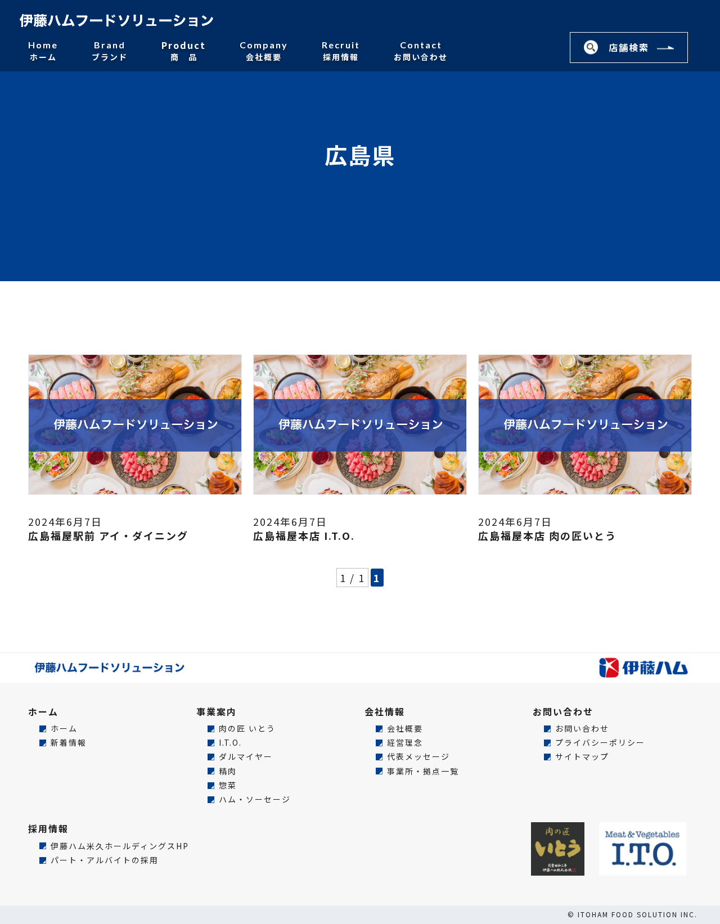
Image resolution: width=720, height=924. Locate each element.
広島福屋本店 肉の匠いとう (547, 535)
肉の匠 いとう (247, 728)
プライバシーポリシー (600, 742)
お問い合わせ (421, 50)
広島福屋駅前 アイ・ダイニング (108, 535)
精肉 (228, 771)
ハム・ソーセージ (255, 799)
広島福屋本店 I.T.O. (304, 535)
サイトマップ (582, 756)
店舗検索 (629, 47)
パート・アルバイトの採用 (105, 860)
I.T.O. (230, 742)
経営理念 (405, 742)
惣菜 (228, 785)
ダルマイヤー (246, 756)
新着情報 (69, 742)
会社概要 (264, 50)
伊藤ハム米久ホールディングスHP (120, 846)
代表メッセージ (418, 756)
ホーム (43, 50)
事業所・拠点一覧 (423, 771)
